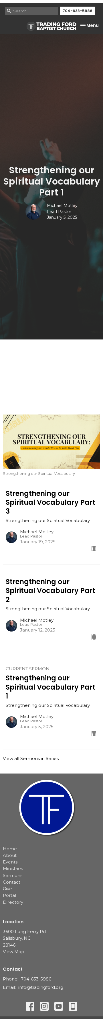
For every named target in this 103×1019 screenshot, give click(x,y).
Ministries (13, 868)
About (10, 855)
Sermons (12, 875)
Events (10, 862)
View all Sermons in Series (31, 758)
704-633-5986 (77, 11)
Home (10, 848)
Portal (9, 895)
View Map (13, 951)
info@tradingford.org (40, 987)
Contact (11, 882)
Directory (13, 902)
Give (7, 888)
